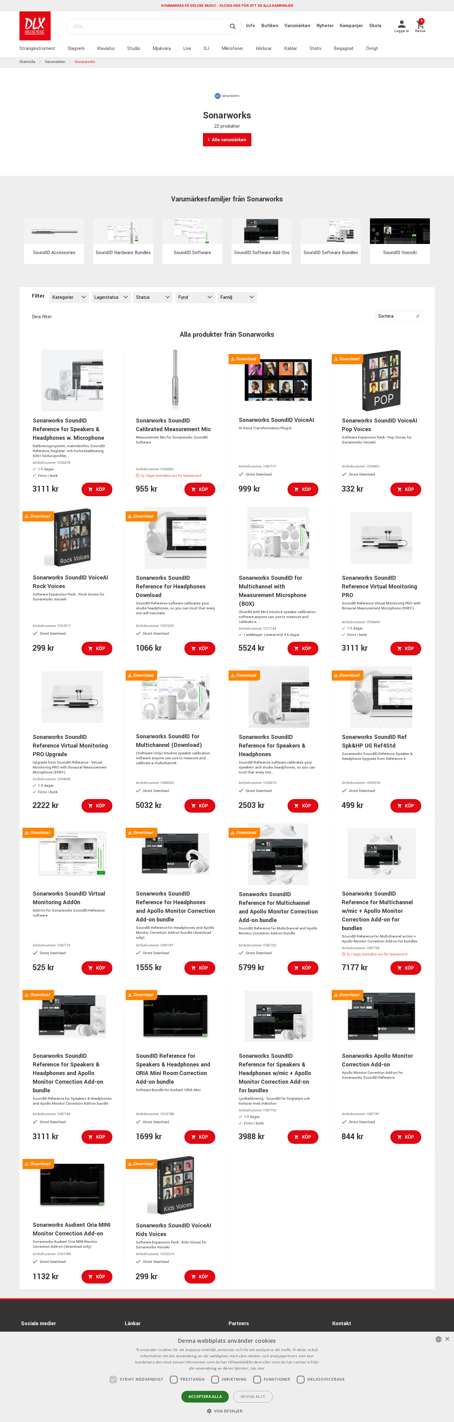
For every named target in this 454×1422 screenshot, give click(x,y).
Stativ (315, 48)
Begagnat (344, 48)
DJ (206, 48)
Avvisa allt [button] (253, 1396)
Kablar (290, 48)
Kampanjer (352, 26)
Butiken (270, 26)
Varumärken (298, 26)
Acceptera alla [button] (205, 1396)
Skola (375, 26)
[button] (227, 1411)
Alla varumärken (229, 140)
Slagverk (76, 48)
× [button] (447, 1339)
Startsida (27, 62)
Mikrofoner (232, 48)
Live (187, 48)
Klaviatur (106, 48)
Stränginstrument (37, 48)
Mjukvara (162, 48)
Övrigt (372, 48)
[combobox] (438, 1339)
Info (251, 26)
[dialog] (227, 1377)
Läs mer (257, 1368)
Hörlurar (264, 48)
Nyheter (326, 26)
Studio (133, 48)
